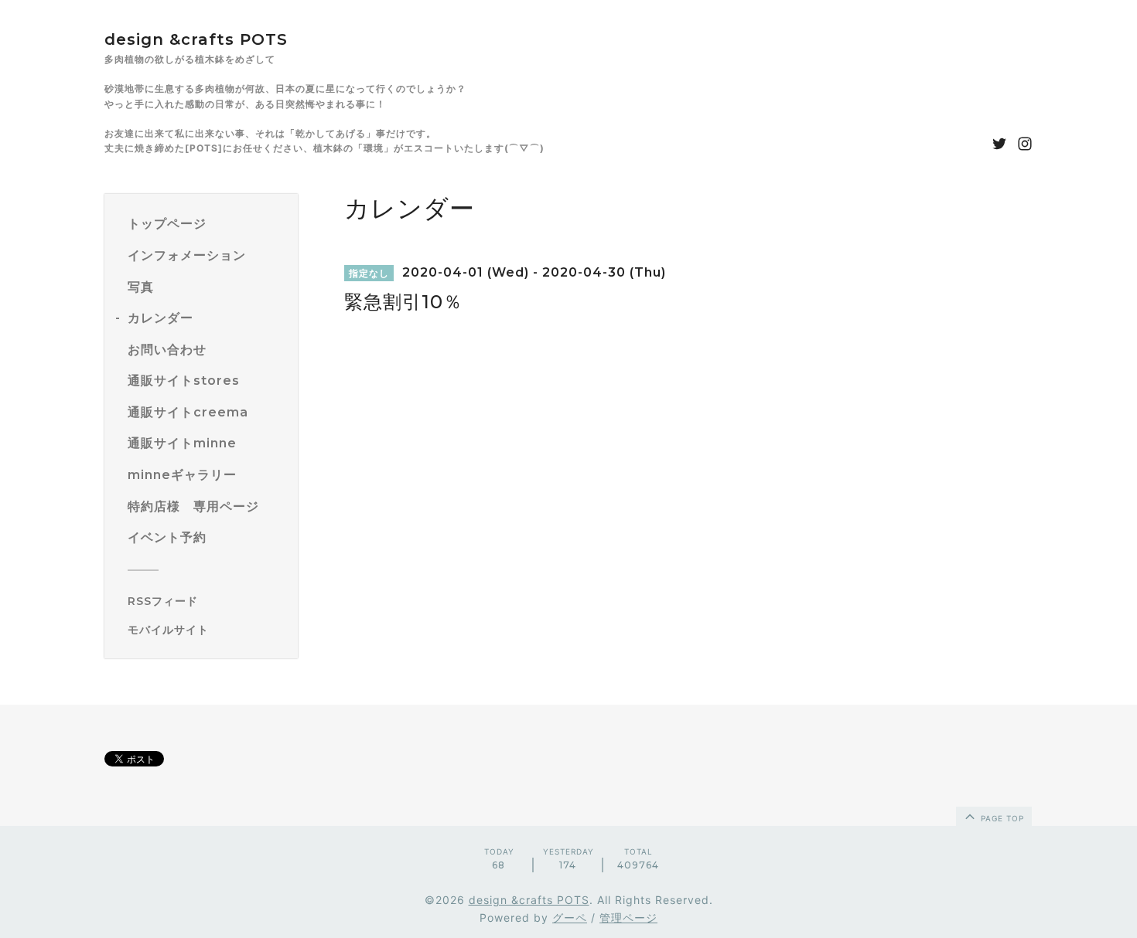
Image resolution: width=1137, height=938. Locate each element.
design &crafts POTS (196, 39)
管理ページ (628, 917)
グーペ (569, 917)
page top (1001, 818)
